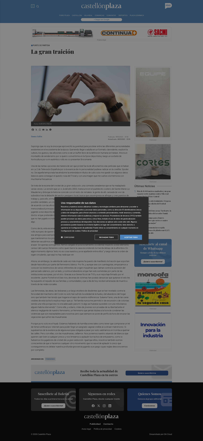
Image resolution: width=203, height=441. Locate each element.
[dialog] (101, 220)
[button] (67, 237)
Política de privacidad (90, 231)
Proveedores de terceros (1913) (122, 216)
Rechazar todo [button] (106, 237)
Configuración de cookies (71, 231)
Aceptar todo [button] (131, 237)
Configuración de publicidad (81, 228)
